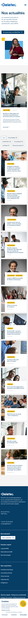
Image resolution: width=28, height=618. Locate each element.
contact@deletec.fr (6, 523)
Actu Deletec (11, 275)
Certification (11, 245)
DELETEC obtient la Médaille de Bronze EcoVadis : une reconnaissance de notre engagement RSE (14, 196)
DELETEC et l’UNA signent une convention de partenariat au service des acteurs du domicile (11, 115)
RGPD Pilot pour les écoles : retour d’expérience (14, 414)
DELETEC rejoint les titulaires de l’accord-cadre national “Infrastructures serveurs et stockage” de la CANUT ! (14, 467)
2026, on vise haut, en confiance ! (12, 306)
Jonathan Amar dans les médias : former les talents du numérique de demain (14, 224)
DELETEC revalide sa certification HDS (12, 442)
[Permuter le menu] (25, 5)
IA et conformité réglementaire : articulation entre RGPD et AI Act (15, 387)
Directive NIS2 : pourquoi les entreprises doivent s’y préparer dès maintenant (14, 332)
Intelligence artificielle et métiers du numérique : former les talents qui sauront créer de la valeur (14, 169)
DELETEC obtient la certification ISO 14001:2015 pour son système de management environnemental (15, 250)
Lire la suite (5, 127)
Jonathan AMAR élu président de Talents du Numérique (15, 279)
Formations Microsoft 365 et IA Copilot (13, 360)
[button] (3, 137)
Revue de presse (11, 219)
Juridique (10, 328)
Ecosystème (6, 110)
